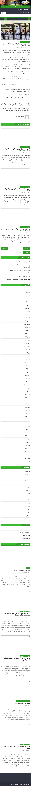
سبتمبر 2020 (27, 381)
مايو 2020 (28, 391)
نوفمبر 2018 (27, 448)
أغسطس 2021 (27, 346)
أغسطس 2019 (27, 420)
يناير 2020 (28, 404)
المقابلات (28, 509)
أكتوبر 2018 (27, 452)
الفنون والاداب (27, 506)
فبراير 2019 (27, 439)
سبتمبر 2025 (27, 289)
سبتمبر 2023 (27, 314)
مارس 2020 (27, 397)
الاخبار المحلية (27, 484)
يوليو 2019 (28, 423)
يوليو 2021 (28, 349)
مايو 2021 (28, 356)
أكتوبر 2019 (27, 413)
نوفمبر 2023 (27, 308)
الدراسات (28, 493)
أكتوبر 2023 (27, 311)
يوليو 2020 (28, 388)
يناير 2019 (28, 442)
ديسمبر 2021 (27, 333)
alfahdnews (20, 116)
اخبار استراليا (27, 471)
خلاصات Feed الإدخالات (25, 532)
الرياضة (28, 496)
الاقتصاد (28, 487)
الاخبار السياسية (23, 42)
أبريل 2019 (28, 432)
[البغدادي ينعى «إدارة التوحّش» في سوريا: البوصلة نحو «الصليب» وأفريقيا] (15, 216)
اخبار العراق (27, 474)
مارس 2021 (27, 362)
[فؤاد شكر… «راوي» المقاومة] (15, 689)
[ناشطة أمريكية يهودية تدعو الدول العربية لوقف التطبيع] (15, 733)
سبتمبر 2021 (27, 343)
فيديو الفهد (28, 516)
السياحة (28, 500)
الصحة (29, 503)
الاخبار (29, 42)
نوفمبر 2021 (27, 337)
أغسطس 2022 (27, 324)
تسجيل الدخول (27, 529)
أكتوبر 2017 (27, 458)
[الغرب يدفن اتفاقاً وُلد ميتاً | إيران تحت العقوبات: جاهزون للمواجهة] (15, 644)
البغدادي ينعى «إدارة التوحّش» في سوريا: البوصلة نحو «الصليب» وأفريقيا (15, 230)
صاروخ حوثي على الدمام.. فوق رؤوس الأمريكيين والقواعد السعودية (16, 189)
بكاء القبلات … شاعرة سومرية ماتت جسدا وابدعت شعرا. (3, 248)
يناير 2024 (28, 302)
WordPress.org (26, 538)
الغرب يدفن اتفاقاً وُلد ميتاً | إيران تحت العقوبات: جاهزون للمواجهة (18, 272)
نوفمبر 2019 (27, 410)
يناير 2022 (28, 330)
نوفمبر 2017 (27, 455)
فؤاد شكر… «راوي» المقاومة (24, 276)
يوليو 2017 (28, 461)
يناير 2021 (28, 369)
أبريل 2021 (28, 359)
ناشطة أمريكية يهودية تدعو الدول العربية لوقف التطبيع (18, 279)
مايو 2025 (28, 298)
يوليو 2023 (28, 318)
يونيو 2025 (28, 295)
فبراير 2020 (27, 400)
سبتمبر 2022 (27, 321)
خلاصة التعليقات (26, 535)
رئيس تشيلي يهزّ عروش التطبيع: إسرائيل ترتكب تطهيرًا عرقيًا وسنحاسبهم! (17, 149)
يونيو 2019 (28, 426)
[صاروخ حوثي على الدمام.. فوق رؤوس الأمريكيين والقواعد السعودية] (15, 176)
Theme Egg (25, 784)
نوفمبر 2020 (27, 375)
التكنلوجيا (28, 490)
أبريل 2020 (27, 394)
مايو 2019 (28, 429)
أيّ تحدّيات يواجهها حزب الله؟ (21, 9)
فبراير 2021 (27, 365)
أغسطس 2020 (27, 385)
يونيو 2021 (28, 353)
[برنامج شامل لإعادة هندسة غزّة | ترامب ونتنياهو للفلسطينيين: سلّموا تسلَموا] (15, 600)
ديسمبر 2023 (27, 305)
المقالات (28, 512)
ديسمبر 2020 (27, 372)
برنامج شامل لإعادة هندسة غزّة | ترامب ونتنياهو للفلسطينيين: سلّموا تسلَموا (17, 266)
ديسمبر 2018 (27, 445)
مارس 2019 (27, 436)
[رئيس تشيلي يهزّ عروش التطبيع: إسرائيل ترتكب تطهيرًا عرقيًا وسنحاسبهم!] (15, 136)
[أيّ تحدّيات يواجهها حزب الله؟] (15, 556)
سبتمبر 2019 (27, 416)
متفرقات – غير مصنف (25, 519)
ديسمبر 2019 (27, 407)
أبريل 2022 (27, 327)
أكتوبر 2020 (27, 378)
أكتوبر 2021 (27, 340)
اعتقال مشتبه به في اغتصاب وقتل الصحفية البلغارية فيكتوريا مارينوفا (26, 248)
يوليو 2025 (28, 292)
